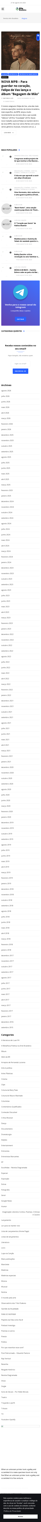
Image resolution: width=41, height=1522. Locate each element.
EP (2, 1162)
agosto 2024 (6, 523)
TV (2, 1414)
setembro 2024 (7, 518)
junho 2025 (5, 468)
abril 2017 (5, 1000)
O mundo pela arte (8, 1298)
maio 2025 (5, 474)
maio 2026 (5, 407)
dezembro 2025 (7, 435)
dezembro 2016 (7, 1022)
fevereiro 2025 (7, 490)
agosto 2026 (6, 390)
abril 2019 (5, 867)
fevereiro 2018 (7, 944)
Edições (4, 1140)
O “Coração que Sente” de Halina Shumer (25, 224)
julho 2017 (5, 983)
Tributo (4, 1408)
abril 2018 (5, 933)
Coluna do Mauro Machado (12, 1096)
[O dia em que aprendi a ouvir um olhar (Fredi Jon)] (6, 176)
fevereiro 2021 (7, 756)
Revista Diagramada (9, 1375)
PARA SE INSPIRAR (8, 1314)
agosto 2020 (6, 789)
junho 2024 (5, 535)
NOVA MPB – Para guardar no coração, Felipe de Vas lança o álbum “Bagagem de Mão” (20, 88)
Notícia (4, 1292)
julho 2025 (5, 462)
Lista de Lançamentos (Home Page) (15, 1231)
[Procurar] (38, 9)
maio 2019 (5, 861)
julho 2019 (5, 850)
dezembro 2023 (7, 568)
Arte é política (6, 1068)
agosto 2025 (6, 457)
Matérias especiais (8, 1275)
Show (3, 1381)
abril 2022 (5, 678)
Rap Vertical (6, 1358)
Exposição (5, 1179)
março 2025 (5, 485)
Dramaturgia (6, 1134)
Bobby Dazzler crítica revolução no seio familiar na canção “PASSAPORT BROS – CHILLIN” (26, 258)
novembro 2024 (7, 507)
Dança (3, 1123)
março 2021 (5, 750)
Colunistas (5, 1101)
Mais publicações (8, 1259)
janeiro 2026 (6, 429)
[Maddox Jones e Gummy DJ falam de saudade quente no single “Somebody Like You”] (6, 240)
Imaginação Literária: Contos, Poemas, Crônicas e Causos (25, 172)
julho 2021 (5, 728)
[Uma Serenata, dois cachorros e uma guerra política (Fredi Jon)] (6, 192)
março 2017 (5, 1005)
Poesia (4, 1336)
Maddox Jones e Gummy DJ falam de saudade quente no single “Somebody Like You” (26, 241)
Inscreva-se (20, 371)
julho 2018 (5, 917)
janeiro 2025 (6, 496)
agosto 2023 (6, 590)
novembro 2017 (7, 961)
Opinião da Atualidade (10, 1309)
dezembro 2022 (7, 634)
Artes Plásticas (7, 1073)
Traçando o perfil (8, 1403)
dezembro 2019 (7, 822)
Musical (4, 1287)
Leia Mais (7, 133)
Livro (3, 1248)
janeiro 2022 (6, 695)
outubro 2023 (6, 579)
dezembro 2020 (7, 767)
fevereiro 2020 (7, 811)
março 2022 (5, 684)
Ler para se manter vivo (10, 1226)
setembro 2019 (7, 839)
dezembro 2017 (7, 955)
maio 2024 (5, 540)
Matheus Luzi (8, 98)
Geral (3, 1195)
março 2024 (5, 551)
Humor (4, 1206)
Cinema (4, 1079)
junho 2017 (5, 989)
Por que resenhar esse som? (12, 1347)
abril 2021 (5, 745)
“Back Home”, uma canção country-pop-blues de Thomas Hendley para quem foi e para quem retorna (27, 211)
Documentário (7, 1129)
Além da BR (18, 205)
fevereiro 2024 (7, 557)
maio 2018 (5, 928)
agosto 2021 (6, 723)
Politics (4, 1342)
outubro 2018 (6, 900)
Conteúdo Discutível (9, 1112)
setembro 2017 (7, 972)
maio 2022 (5, 673)
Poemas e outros (8, 1331)
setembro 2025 (7, 451)
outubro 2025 (6, 446)
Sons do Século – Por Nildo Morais (14, 1392)
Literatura (5, 1242)
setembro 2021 (7, 717)
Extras (3, 1184)
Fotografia (5, 1190)
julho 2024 (5, 529)
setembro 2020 (7, 784)
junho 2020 (5, 800)
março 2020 (5, 806)
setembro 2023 (7, 584)
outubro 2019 (6, 834)
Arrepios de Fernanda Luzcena (13, 1062)
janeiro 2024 (6, 562)
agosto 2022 (6, 656)
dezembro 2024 (7, 501)
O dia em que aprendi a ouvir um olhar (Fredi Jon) (26, 176)
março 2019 (5, 872)
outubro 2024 (6, 512)
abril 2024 (5, 546)
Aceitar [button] (20, 1516)
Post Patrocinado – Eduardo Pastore (15, 1353)
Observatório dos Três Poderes (26, 156)
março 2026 (5, 418)
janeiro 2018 (6, 950)
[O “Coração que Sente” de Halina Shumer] (6, 224)
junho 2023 (5, 601)
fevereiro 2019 (7, 878)
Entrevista (5, 1151)
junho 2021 (5, 734)
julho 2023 (5, 595)
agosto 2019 (6, 845)
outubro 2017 (6, 966)
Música (4, 1281)
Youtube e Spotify (8, 1419)
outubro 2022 (6, 645)
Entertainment (7, 1145)
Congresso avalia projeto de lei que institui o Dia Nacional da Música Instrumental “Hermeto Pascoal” (26, 162)
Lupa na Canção (20, 220)
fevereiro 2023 (7, 623)
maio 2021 (5, 739)
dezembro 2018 (7, 889)
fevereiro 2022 (7, 690)
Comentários (8, 101)
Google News (6, 1201)
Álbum (3, 1051)
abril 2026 (5, 413)
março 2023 (5, 617)
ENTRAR (20, 319)
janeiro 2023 (6, 629)
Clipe (3, 1084)
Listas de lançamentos (10, 1237)
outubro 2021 (6, 712)
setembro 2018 (7, 905)
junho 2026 (5, 402)
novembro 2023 (7, 573)
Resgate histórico (8, 1369)
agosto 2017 (6, 977)
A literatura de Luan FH (10, 1040)
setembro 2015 (7, 1027)
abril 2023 (5, 612)
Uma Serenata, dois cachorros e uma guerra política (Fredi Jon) (27, 194)
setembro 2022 (7, 651)
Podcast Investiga (8, 1325)
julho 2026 (5, 396)
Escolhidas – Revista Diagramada (14, 1167)
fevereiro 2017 (7, 1011)
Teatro (4, 1397)
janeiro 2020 (6, 817)
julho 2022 (5, 662)
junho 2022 (5, 667)
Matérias (4, 1270)
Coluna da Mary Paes (9, 1090)
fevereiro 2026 (7, 424)
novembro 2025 (7, 440)
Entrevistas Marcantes (10, 1156)
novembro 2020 (7, 773)
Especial (4, 1173)
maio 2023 (5, 606)
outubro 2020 (6, 778)
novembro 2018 (7, 894)
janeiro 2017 (6, 1016)
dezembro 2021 (7, 701)
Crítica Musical (7, 1118)
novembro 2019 (7, 828)
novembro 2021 (7, 706)
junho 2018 (5, 922)
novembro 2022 (7, 640)
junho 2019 (5, 856)
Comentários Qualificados (11, 1107)
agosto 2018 (6, 911)
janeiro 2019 (6, 883)
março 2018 (5, 939)
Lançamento (6, 1220)
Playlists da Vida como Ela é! (12, 1320)
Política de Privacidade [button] (12, 1511)
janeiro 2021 (6, 762)
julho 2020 (5, 795)
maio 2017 (5, 994)
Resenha (4, 1364)
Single (3, 1386)
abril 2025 (5, 479)
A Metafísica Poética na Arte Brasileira (16, 1046)
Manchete (5, 1264)
